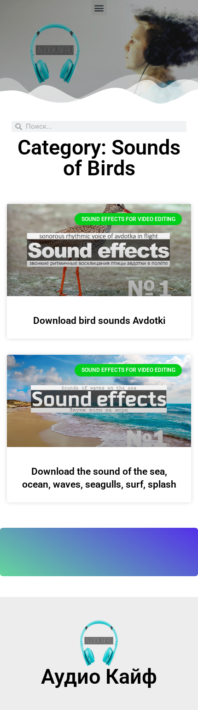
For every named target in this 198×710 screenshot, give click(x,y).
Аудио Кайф (99, 676)
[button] (99, 7)
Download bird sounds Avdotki (99, 320)
